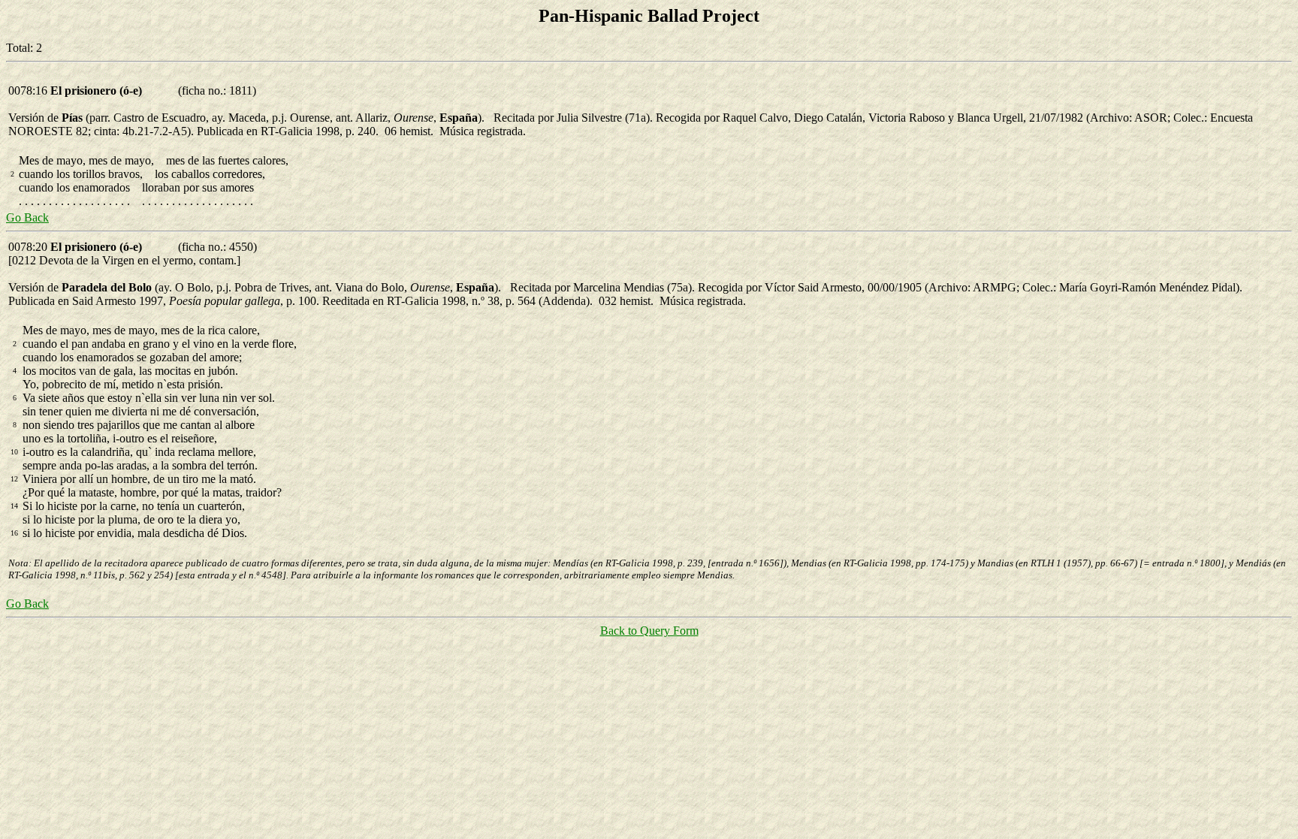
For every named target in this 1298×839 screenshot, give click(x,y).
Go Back (27, 217)
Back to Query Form (649, 630)
